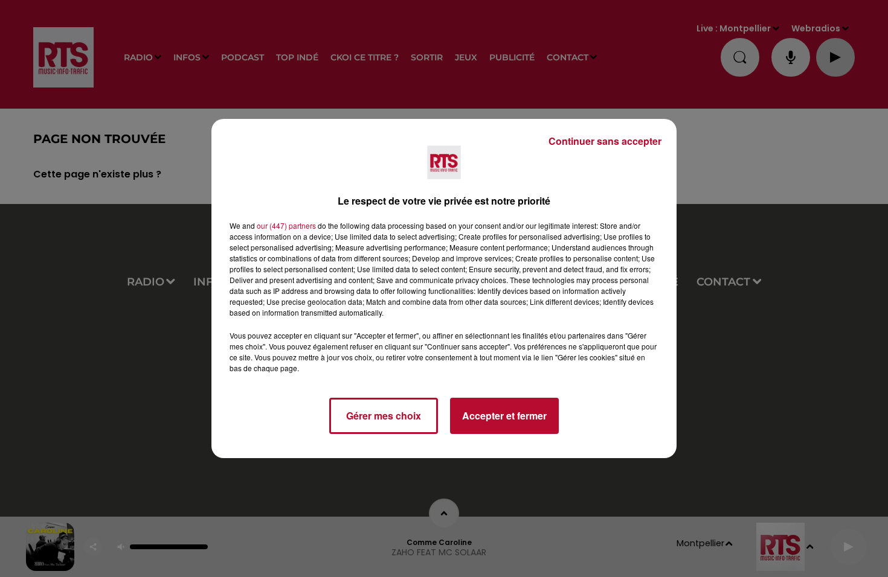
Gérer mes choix (383, 415)
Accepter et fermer (504, 415)
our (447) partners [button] (286, 225)
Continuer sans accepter (605, 141)
